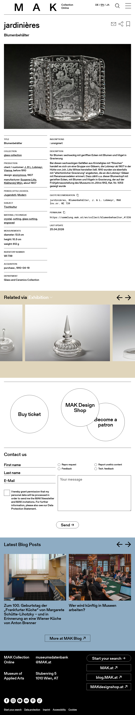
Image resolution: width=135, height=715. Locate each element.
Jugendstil (10, 195)
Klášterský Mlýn (13, 183)
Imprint (46, 709)
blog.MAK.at (107, 677)
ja (107, 4)
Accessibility (59, 709)
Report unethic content (110, 464)
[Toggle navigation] (128, 6)
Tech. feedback (106, 468)
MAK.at (106, 667)
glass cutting (29, 219)
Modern (21, 195)
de (96, 4)
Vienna (8, 170)
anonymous (19, 175)
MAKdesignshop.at (106, 686)
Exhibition (38, 297)
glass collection (13, 155)
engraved (9, 222)
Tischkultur (10, 207)
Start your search (106, 658)
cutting (17, 219)
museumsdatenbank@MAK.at (52, 659)
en (102, 4)
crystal (8, 219)
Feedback (67, 468)
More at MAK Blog (66, 638)
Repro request (69, 464)
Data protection (32, 709)
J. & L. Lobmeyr (33, 167)
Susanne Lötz (28, 179)
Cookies (72, 709)
